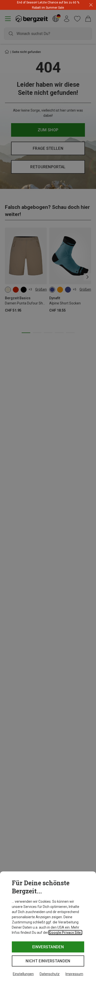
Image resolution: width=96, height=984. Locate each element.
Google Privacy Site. (65, 932)
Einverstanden (48, 947)
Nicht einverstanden (48, 961)
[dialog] (48, 927)
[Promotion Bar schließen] (91, 5)
